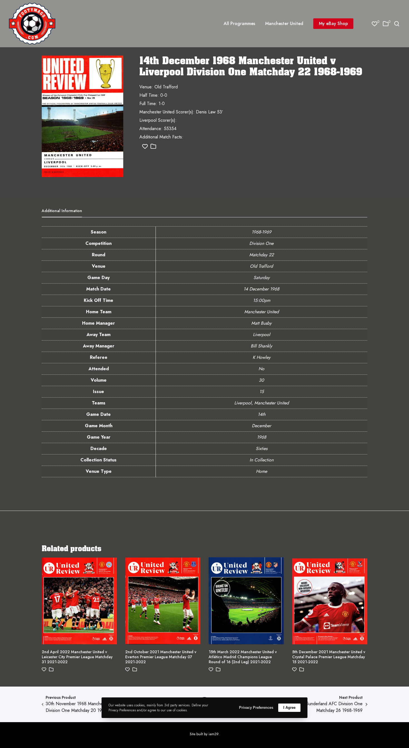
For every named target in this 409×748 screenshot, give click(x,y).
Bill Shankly (261, 346)
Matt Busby (261, 323)
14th (261, 414)
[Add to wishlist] (145, 147)
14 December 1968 (261, 289)
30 (261, 380)
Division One (261, 243)
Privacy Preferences (256, 707)
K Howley (261, 357)
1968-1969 (261, 232)
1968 (261, 437)
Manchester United (261, 312)
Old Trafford (261, 266)
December (261, 426)
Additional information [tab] (62, 210)
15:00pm (261, 300)
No (261, 369)
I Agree (289, 707)
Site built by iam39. (205, 734)
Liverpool (261, 334)
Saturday (261, 277)
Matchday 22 (261, 255)
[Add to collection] (153, 147)
